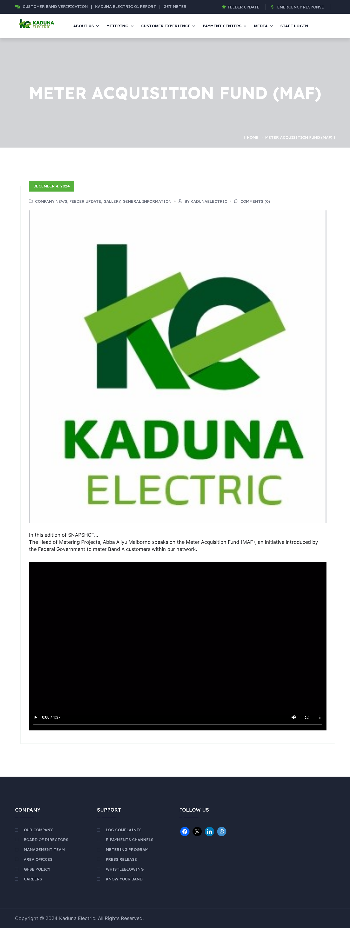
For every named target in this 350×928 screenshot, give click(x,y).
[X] (197, 831)
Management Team (44, 849)
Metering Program (127, 849)
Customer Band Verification (55, 6)
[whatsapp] (221, 831)
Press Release (121, 859)
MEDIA (261, 26)
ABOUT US (83, 26)
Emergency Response (300, 7)
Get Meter (175, 6)
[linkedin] (209, 831)
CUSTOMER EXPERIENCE (165, 26)
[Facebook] (184, 831)
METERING (117, 26)
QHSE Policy (37, 869)
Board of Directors (46, 839)
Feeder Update (243, 7)
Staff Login (294, 26)
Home (252, 137)
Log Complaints (124, 829)
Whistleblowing (125, 869)
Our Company (38, 829)
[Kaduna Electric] (36, 23)
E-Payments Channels (129, 839)
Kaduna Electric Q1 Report (126, 6)
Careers (33, 879)
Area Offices (38, 859)
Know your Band (124, 879)
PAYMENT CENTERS (222, 26)
